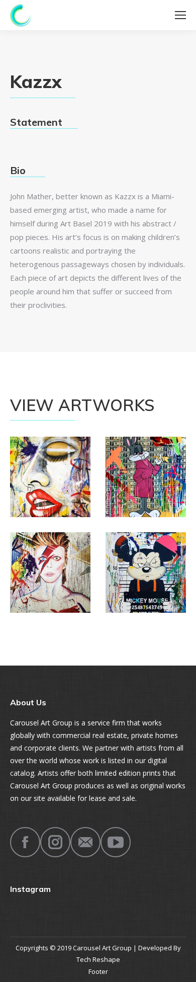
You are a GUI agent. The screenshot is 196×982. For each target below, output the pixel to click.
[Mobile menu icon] (180, 15)
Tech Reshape (98, 959)
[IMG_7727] (146, 572)
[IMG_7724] (50, 477)
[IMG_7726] (50, 572)
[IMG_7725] (146, 477)
